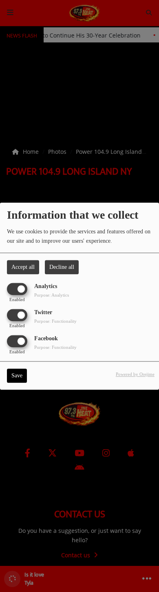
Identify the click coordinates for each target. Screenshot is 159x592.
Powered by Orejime (135, 374)
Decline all (61, 267)
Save (16, 375)
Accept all (23, 267)
